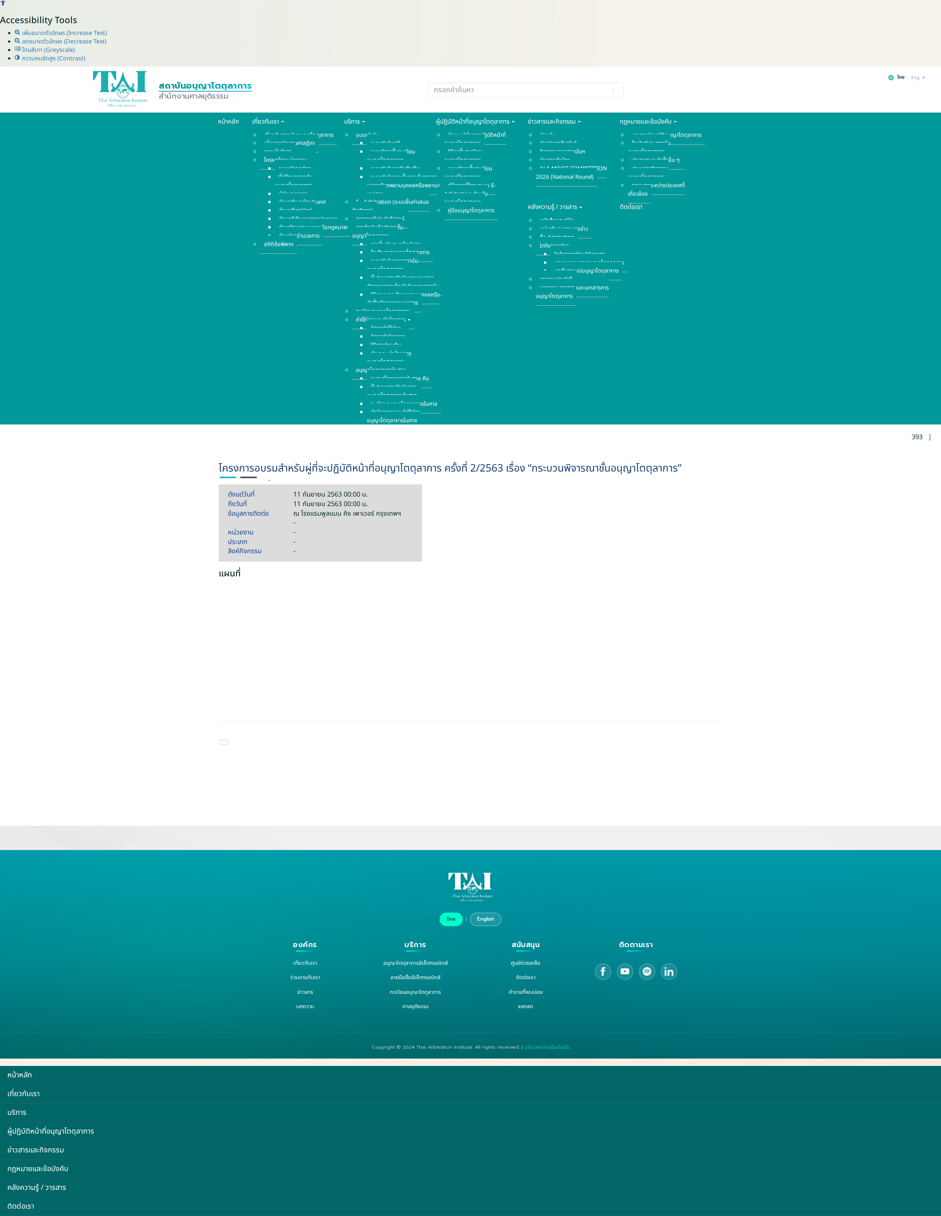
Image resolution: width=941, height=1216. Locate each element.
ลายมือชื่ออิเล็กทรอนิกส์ (415, 977)
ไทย (451, 918)
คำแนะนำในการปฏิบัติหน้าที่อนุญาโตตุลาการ (475, 139)
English (485, 918)
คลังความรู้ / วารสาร (553, 207)
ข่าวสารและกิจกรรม (552, 122)
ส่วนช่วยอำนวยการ (299, 236)
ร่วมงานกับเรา (305, 977)
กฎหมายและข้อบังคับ (646, 122)
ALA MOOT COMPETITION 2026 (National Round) (571, 172)
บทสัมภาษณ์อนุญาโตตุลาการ (586, 271)
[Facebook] (603, 971)
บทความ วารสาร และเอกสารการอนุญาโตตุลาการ (572, 292)
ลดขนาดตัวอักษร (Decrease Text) (64, 41)
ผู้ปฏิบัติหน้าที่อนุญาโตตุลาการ (473, 122)
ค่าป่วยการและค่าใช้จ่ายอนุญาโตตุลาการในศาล (393, 416)
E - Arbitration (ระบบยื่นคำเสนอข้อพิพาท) (390, 206)
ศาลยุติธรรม (415, 1006)
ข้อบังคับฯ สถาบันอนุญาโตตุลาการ (649, 147)
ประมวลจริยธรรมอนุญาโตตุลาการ (648, 172)
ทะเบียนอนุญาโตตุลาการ (415, 992)
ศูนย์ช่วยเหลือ (525, 963)
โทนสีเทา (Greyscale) (48, 50)
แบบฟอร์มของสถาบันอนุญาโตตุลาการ (392, 265)
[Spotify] (647, 971)
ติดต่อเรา (631, 207)
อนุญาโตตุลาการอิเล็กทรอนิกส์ (415, 963)
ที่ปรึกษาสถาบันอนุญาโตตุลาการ (293, 181)
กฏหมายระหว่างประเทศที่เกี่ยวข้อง (656, 189)
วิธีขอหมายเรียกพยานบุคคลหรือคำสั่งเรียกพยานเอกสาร (403, 299)
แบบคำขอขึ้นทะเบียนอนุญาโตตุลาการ (391, 155)
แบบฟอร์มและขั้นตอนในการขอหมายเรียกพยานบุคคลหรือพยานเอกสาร (402, 185)
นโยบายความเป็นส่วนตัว (547, 1047)
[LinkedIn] (669, 971)
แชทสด (525, 1006)
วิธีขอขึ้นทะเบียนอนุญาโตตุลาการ (463, 155)
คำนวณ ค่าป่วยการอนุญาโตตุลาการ (389, 357)
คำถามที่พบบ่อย (526, 992)
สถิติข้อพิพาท (278, 244)
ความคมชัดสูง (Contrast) (53, 58)
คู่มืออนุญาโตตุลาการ (471, 210)
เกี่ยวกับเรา (266, 122)
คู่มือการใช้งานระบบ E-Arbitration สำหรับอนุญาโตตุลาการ (470, 194)
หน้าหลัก (228, 122)
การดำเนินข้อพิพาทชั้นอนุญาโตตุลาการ (377, 231)
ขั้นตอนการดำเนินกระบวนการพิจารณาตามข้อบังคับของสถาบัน (403, 282)
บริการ (352, 122)
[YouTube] (625, 971)
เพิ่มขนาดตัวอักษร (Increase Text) (64, 33)
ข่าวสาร (305, 992)
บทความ (305, 1006)
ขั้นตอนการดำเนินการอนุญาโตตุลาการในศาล (392, 391)
